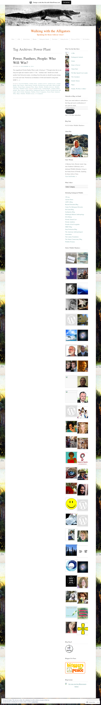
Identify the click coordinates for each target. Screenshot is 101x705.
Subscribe (70, 111)
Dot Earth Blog (69, 209)
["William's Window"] (82, 382)
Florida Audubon (70, 222)
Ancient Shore (69, 199)
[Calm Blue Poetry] (82, 289)
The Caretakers (86, 39)
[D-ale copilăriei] (82, 320)
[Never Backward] (82, 258)
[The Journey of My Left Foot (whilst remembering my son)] (70, 519)
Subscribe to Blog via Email (73, 96)
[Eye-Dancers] (82, 412)
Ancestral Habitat (23, 83)
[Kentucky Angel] (82, 505)
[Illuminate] (82, 567)
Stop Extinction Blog (71, 229)
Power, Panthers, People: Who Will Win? (34, 60)
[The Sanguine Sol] (70, 411)
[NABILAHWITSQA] (82, 552)
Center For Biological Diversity (74, 207)
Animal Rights (46, 88)
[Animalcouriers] (70, 396)
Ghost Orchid (56, 85)
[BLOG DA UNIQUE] (70, 304)
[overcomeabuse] (82, 428)
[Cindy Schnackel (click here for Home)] (82, 598)
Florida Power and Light (45, 85)
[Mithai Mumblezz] (70, 627)
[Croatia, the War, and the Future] (82, 536)
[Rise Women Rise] (70, 488)
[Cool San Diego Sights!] (70, 504)
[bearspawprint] (70, 596)
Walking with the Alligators (50, 31)
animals (15, 90)
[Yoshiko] (70, 612)
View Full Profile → (71, 176)
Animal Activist (42, 83)
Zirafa (73, 61)
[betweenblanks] (70, 427)
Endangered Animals (44, 39)
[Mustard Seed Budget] (82, 629)
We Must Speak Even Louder (79, 73)
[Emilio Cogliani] (82, 397)
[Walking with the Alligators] (50, 25)
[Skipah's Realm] (82, 459)
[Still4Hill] (82, 474)
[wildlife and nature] (82, 521)
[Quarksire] (82, 304)
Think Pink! (74, 69)
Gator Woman (69, 160)
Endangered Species (39, 90)
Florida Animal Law (71, 219)
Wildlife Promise (70, 242)
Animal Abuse (33, 83)
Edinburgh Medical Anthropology (74, 214)
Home (13, 39)
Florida (35, 85)
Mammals (27, 92)
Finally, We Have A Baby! (78, 89)
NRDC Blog (68, 227)
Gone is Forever (75, 65)
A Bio (18, 39)
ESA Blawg (68, 217)
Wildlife (41, 87)
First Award (54, 39)
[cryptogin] (70, 320)
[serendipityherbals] (70, 550)
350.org (67, 197)
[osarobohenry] (82, 351)
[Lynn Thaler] (82, 273)
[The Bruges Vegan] (82, 613)
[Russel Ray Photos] (70, 566)
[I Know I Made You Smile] (70, 351)
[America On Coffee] (70, 381)
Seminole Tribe (30, 87)
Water (36, 87)
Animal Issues (52, 83)
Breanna (34, 39)
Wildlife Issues (24, 88)
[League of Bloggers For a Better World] (82, 335)
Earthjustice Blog (70, 212)
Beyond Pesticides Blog (71, 204)
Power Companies (41, 92)
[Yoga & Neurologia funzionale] (70, 581)
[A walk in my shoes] (70, 273)
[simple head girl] (70, 535)
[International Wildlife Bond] (82, 443)
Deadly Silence (75, 81)
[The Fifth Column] (70, 457)
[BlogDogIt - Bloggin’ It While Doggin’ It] (69, 652)
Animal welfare (55, 88)
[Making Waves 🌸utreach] (70, 473)
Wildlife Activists (49, 87)
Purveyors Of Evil (75, 39)
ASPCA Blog (69, 202)
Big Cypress (20, 85)
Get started (66, 2)
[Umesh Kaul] (82, 366)
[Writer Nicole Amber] (70, 366)
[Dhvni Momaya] (82, 490)
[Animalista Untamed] (70, 442)
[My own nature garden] (70, 289)
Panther (15, 87)
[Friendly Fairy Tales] (82, 582)
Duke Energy (28, 85)
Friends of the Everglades (72, 224)
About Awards (26, 39)
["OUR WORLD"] (70, 335)
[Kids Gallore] (70, 258)
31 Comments (39, 93)
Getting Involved (64, 39)
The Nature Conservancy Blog (73, 239)
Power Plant (21, 87)
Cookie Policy (35, 702)
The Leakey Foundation (72, 237)
